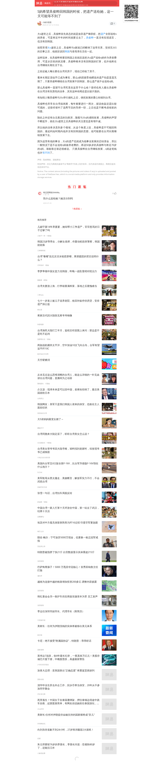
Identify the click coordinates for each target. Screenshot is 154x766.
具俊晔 (90, 37)
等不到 (46, 152)
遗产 (103, 33)
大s (49, 47)
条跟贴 (76, 208)
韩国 (67, 51)
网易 (39, 3)
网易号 (48, 3)
